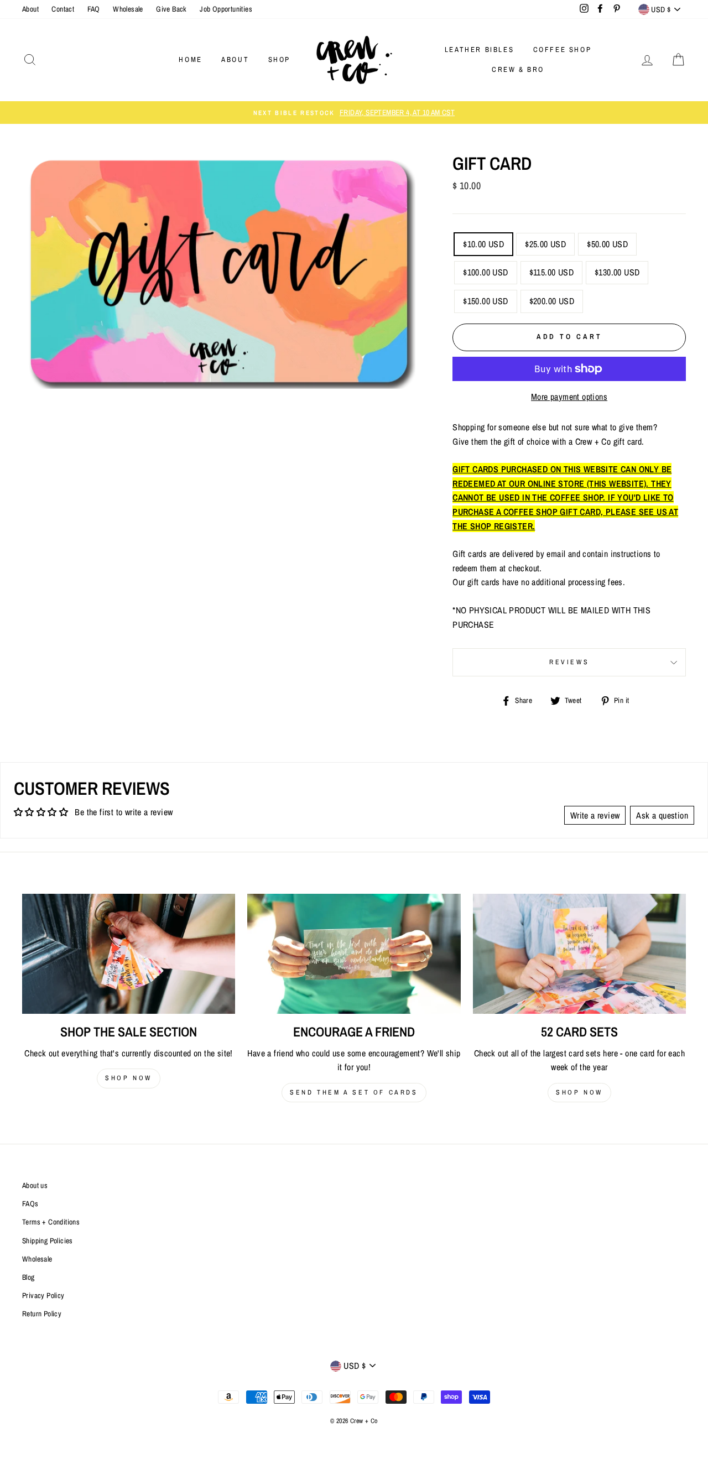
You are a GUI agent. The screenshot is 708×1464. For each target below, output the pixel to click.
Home (190, 59)
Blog (28, 1277)
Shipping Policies (47, 1241)
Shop (279, 59)
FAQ (93, 9)
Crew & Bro (518, 69)
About (30, 9)
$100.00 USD (485, 272)
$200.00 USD (551, 301)
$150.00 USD (485, 301)
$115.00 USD (551, 272)
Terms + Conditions (51, 1222)
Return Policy (41, 1314)
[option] (354, 113)
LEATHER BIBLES (479, 49)
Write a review (595, 815)
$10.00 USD (483, 244)
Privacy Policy (43, 1295)
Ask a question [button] (662, 815)
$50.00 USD (607, 244)
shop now (128, 1078)
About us (35, 1185)
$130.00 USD (617, 272)
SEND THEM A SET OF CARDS (354, 1092)
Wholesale (128, 9)
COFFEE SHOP (562, 49)
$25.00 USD (545, 244)
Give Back (171, 9)
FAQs (30, 1203)
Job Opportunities (226, 9)
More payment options (569, 396)
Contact (62, 9)
